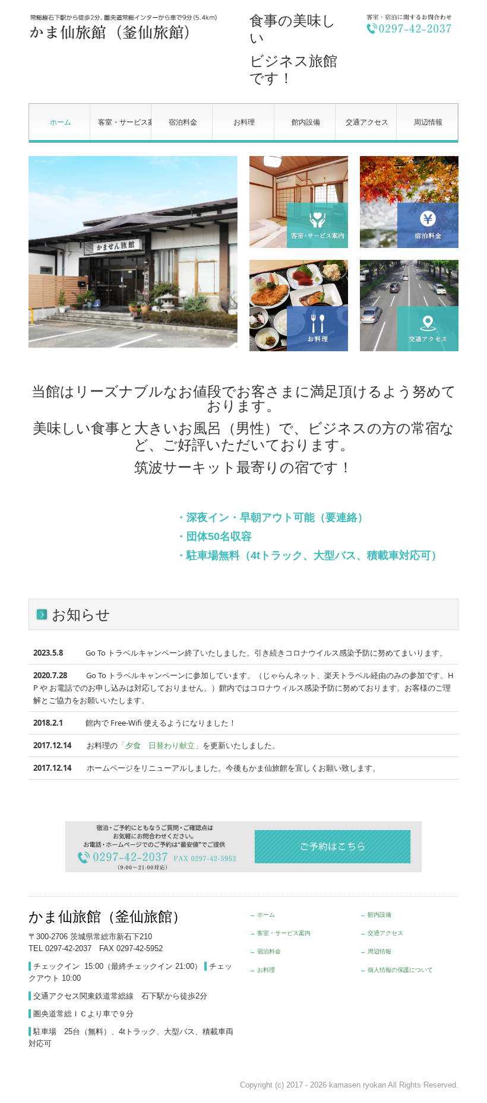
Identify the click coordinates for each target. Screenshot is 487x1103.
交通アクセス (367, 122)
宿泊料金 (183, 122)
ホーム (60, 122)
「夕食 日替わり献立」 (160, 745)
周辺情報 (428, 122)
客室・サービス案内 (124, 122)
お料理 (244, 122)
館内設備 (306, 122)
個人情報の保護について (400, 970)
